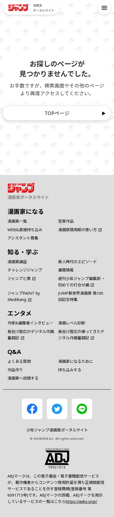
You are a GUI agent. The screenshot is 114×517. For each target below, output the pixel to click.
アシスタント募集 (22, 238)
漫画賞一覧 (17, 221)
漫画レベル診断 (71, 323)
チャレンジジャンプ (24, 270)
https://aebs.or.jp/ (81, 501)
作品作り (15, 369)
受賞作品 (66, 221)
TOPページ (57, 113)
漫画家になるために (75, 361)
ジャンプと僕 (18, 278)
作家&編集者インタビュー (30, 323)
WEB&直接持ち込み (24, 229)
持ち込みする (69, 369)
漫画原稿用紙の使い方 (77, 229)
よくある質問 (19, 361)
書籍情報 (66, 270)
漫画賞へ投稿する (22, 378)
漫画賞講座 (17, 261)
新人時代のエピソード (77, 261)
